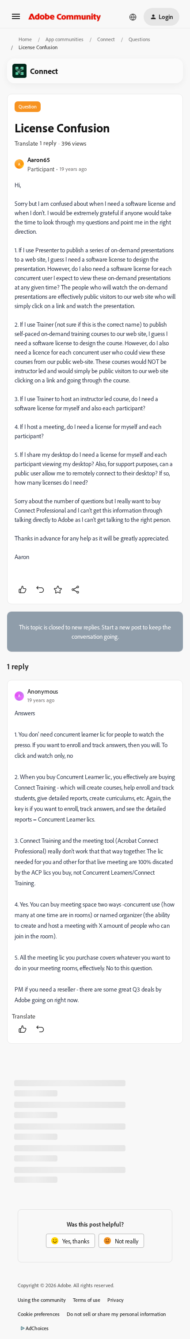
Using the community (42, 1300)
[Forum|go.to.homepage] (64, 17)
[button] (16, 19)
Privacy (115, 1300)
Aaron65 (38, 159)
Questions (139, 39)
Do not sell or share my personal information (116, 1314)
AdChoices (37, 1328)
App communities (65, 39)
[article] (95, 861)
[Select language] (133, 17)
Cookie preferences (39, 1314)
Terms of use (86, 1300)
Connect (106, 39)
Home (25, 39)
